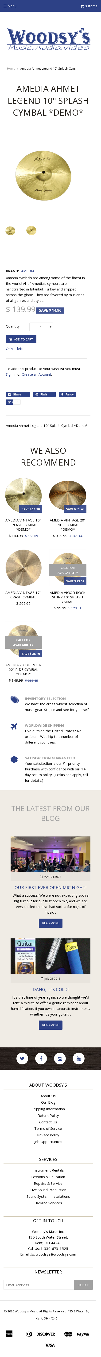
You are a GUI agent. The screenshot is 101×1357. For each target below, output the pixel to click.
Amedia (27, 271)
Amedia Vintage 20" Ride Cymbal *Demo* (67, 525)
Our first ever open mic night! (50, 887)
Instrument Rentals (48, 1170)
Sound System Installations (48, 1196)
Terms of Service (48, 1128)
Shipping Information (48, 1108)
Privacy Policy (48, 1135)
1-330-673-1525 (54, 1248)
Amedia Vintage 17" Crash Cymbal (23, 595)
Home (11, 68)
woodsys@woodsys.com (56, 1254)
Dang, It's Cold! (51, 989)
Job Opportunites (48, 1141)
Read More (50, 923)
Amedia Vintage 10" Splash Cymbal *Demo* (23, 525)
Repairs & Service (48, 1183)
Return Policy (48, 1115)
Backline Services (48, 1203)
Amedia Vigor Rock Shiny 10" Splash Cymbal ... (67, 597)
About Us (48, 1095)
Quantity (13, 326)
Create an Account (36, 374)
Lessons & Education (48, 1176)
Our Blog (48, 1102)
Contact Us (48, 1122)
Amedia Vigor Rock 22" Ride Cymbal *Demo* (23, 669)
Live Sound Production (48, 1189)
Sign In (11, 374)
